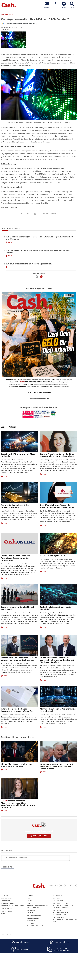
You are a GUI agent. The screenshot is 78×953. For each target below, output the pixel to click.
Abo (28, 898)
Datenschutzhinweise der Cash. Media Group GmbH (38, 907)
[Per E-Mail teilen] (35, 213)
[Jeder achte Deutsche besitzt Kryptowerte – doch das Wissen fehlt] (19, 696)
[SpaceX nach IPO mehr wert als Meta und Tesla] (19, 441)
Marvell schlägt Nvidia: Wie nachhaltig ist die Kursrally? (57, 710)
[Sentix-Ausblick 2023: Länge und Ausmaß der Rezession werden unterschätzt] (19, 543)
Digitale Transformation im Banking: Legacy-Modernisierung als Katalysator (58, 455)
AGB (28, 903)
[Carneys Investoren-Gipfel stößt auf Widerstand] (19, 594)
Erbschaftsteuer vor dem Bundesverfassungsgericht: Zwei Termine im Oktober (38, 251)
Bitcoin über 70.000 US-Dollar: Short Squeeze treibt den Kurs (17, 765)
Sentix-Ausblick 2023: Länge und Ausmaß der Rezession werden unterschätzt (15, 558)
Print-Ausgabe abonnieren (39, 399)
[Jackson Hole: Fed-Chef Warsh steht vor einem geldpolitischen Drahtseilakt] (19, 645)
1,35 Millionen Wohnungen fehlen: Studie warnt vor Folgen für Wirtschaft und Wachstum (39, 238)
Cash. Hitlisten (58, 917)
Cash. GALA (57, 910)
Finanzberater (6, 901)
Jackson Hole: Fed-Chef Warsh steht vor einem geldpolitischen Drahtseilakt (19, 658)
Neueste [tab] (5, 228)
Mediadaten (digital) (34, 915)
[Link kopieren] (21, 213)
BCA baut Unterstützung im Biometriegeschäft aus (29, 264)
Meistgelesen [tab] (14, 228)
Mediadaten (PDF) (33, 918)
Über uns (30, 923)
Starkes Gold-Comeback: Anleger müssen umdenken (16, 506)
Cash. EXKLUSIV (58, 901)
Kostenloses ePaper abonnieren (39, 392)
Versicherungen (6, 898)
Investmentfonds (7, 903)
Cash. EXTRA (57, 898)
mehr (10, 242)
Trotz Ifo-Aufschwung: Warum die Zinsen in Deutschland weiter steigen (57, 506)
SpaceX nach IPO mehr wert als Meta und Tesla (18, 455)
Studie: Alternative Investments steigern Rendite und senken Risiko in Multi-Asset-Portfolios (57, 659)
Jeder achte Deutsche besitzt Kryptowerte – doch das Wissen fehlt (17, 710)
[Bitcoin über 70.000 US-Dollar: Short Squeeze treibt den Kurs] (19, 751)
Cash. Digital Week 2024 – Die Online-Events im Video (63, 907)
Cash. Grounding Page (35, 926)
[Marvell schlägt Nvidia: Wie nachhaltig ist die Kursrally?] (58, 696)
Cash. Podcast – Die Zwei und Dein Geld (65, 921)
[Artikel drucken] (28, 213)
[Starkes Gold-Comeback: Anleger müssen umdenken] (19, 492)
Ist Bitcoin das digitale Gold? (53, 556)
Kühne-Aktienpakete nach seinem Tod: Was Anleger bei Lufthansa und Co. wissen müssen (58, 766)
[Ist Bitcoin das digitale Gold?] (58, 543)
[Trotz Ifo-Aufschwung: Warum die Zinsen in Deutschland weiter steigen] (58, 492)
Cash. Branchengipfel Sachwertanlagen (61, 914)
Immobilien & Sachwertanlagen (12, 906)
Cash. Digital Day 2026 (60, 903)
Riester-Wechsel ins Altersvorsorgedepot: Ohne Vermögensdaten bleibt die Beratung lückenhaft (18, 804)
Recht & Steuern (6, 911)
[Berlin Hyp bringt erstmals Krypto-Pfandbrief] (58, 594)
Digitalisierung (6, 908)
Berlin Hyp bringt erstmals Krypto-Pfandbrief (56, 608)
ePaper (29, 901)
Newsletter (31, 921)
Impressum (31, 910)
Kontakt (30, 913)
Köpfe (3, 914)
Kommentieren (49, 213)
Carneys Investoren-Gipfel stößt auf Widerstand (17, 608)
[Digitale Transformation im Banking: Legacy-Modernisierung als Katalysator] (58, 441)
